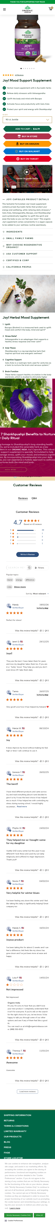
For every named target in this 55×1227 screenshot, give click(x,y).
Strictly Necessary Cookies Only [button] (19, 1215)
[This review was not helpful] (46, 630)
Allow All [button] (39, 1215)
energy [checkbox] (19, 580)
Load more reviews (27, 1091)
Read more (22, 806)
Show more (20, 586)
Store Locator (13, 1158)
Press (7, 1147)
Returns (9, 1120)
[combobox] (37, 593)
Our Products (12, 1136)
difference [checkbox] (30, 580)
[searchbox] (16, 567)
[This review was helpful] (41, 630)
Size (5, 115)
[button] (13, 1220)
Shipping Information (17, 1115)
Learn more (15, 1208)
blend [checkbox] (9, 580)
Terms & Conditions (16, 1126)
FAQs (7, 1152)
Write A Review (27, 554)
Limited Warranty (15, 1131)
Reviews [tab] (23, 498)
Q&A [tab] (34, 498)
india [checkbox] (9, 587)
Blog (7, 1142)
